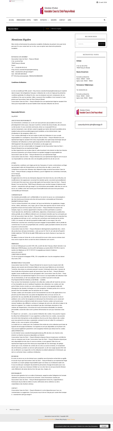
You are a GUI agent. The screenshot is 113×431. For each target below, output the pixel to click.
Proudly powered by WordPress (46, 420)
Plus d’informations (93, 426)
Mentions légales (15, 410)
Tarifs (36, 20)
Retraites (43, 20)
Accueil (11, 20)
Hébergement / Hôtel (24, 20)
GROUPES (54, 20)
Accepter (104, 426)
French (13, 1)
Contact (62, 20)
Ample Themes (71, 420)
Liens (69, 20)
